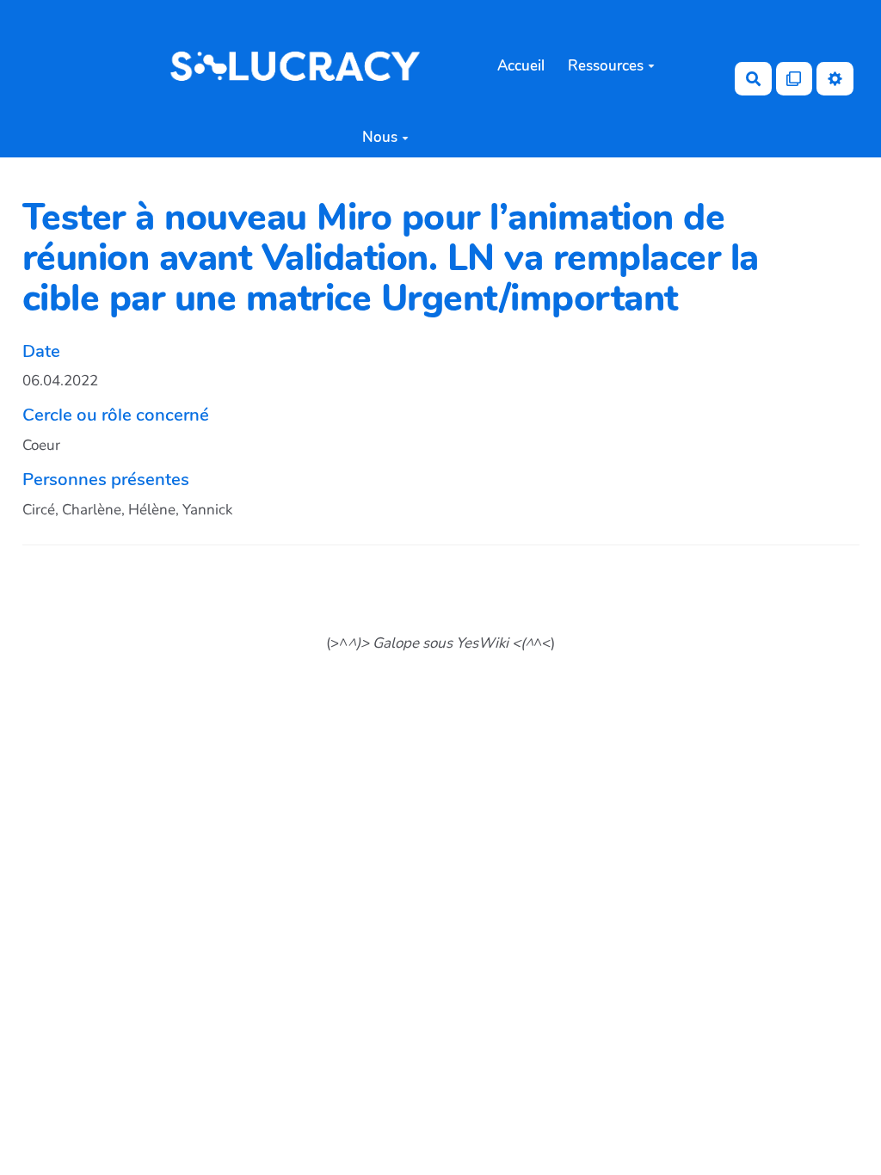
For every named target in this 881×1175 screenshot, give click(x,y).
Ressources (606, 66)
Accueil (521, 66)
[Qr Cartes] (794, 78)
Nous (379, 137)
